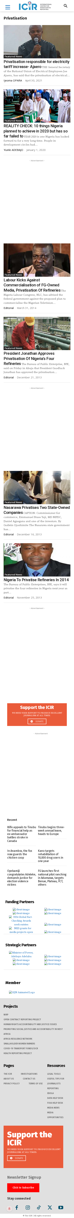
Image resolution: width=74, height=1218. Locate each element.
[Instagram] (27, 1208)
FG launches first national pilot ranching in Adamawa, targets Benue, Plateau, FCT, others (52, 877)
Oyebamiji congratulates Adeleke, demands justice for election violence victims (21, 877)
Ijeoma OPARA (13, 80)
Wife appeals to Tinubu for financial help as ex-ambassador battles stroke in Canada (21, 834)
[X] (49, 1208)
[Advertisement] (37, 199)
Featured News (13, 56)
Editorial (9, 308)
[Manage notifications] (9, 1209)
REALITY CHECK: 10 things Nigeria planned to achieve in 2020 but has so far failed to (36, 131)
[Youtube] (60, 1208)
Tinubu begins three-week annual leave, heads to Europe (51, 830)
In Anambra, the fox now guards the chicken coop (19, 854)
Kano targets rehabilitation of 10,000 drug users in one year (50, 856)
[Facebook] (16, 1208)
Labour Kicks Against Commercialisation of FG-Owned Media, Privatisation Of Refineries (32, 285)
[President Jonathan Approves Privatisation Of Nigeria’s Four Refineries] (37, 333)
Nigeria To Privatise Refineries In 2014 (36, 580)
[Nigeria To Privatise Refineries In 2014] (37, 560)
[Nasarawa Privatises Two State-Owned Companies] (37, 487)
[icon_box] (37, 713)
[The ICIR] (35, 5)
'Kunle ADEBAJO (13, 150)
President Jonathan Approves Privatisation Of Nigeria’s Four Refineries (29, 358)
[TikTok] (38, 1208)
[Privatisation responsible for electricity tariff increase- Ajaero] (37, 41)
